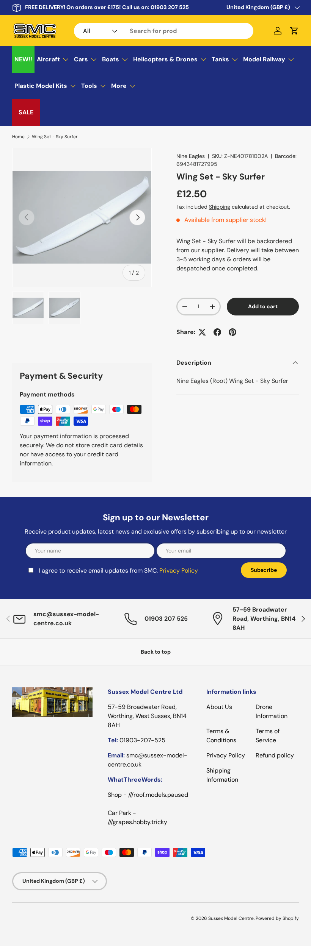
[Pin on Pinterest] (232, 332)
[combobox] (163, 31)
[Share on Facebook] (217, 332)
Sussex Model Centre (231, 918)
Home (18, 136)
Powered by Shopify (277, 918)
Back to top (156, 651)
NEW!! (23, 59)
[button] (294, 30)
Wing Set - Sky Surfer (55, 136)
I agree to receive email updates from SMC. (118, 570)
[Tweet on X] (202, 332)
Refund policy (275, 755)
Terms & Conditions (221, 735)
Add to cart (263, 306)
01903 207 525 (170, 7)
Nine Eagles (190, 156)
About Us (219, 707)
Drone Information (271, 711)
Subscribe (264, 570)
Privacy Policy (178, 570)
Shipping (219, 206)
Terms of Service (268, 735)
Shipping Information (222, 775)
